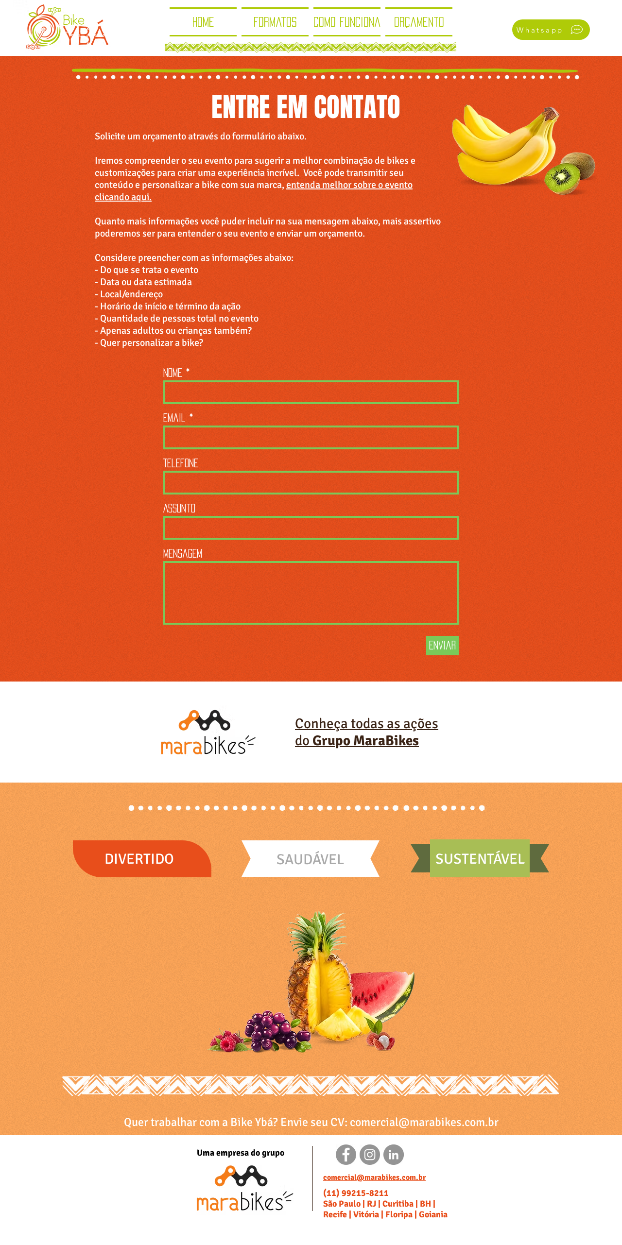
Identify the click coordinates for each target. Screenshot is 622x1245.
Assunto (179, 508)
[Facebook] (346, 1154)
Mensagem (182, 553)
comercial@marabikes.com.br (424, 1122)
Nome (172, 372)
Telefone (180, 463)
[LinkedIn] (393, 1154)
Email (174, 417)
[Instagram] (370, 1154)
